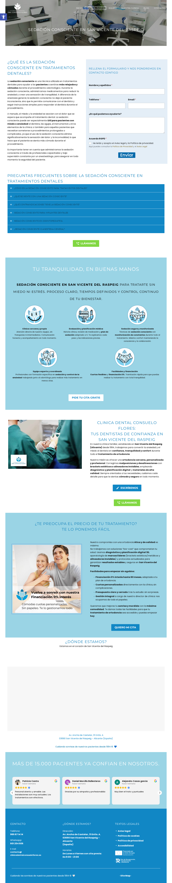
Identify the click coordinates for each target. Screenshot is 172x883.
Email (132, 99)
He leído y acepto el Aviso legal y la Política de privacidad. (123, 143)
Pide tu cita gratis (86, 397)
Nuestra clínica (130, 8)
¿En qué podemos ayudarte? (105, 114)
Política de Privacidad (123, 146)
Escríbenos (127, 488)
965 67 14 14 (16, 834)
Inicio (79, 8)
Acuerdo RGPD (98, 138)
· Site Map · (125, 875)
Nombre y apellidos (100, 85)
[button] (160, 793)
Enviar (126, 155)
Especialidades (95, 8)
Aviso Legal (142, 146)
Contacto (159, 8)
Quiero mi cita (125, 627)
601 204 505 (16, 843)
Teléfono (95, 99)
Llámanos (86, 243)
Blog (146, 8)
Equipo (113, 8)
